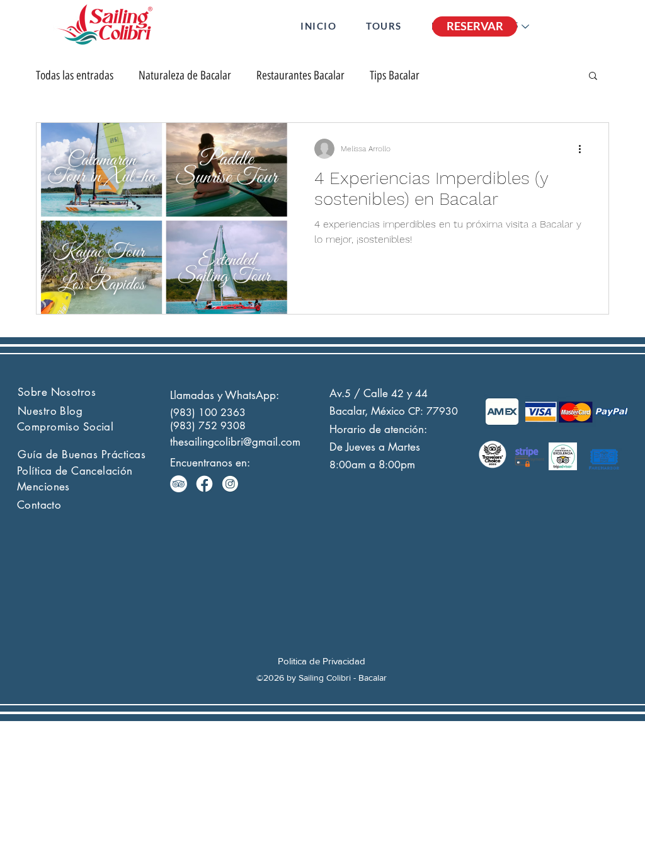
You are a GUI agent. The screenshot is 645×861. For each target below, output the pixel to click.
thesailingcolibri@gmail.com (235, 442)
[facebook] (204, 483)
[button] (383, 26)
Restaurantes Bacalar (300, 75)
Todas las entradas (74, 75)
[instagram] (230, 483)
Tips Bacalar (395, 75)
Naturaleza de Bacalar (185, 75)
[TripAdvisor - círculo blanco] (178, 483)
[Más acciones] (583, 148)
